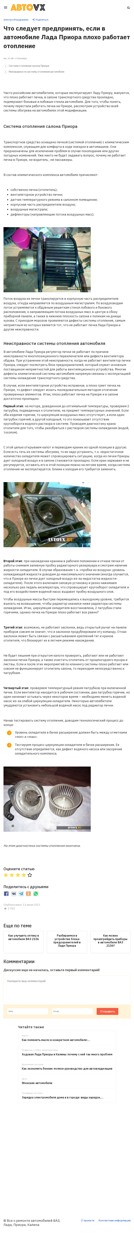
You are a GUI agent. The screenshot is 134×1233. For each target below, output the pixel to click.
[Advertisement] (67, 1158)
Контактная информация (115, 1220)
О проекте (87, 1220)
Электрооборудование (15, 19)
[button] (128, 7)
